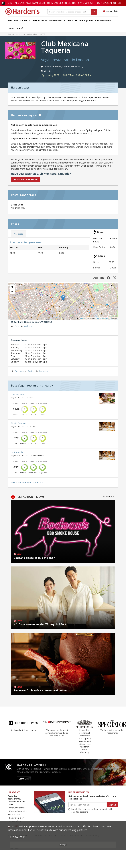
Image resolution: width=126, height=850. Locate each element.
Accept (63, 844)
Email (17, 326)
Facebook (19, 371)
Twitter (31, 371)
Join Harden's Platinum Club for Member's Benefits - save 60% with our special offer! (64, 2)
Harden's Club (39, 20)
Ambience (42, 403)
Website (28, 326)
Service (33, 403)
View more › (109, 496)
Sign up (112, 796)
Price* (15, 403)
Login (108, 11)
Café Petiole (17, 452)
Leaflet (82, 318)
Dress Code (17, 204)
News (11, 28)
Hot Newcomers (103, 20)
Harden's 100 (70, 20)
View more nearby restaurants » (27, 482)
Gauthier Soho (18, 394)
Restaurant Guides (18, 20)
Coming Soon (86, 20)
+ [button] (12, 287)
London (23, 34)
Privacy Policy (17, 836)
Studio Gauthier (18, 423)
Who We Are (55, 20)
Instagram (43, 371)
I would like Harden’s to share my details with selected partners (91, 802)
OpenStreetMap (102, 318)
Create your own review (25, 179)
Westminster (33, 34)
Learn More (24, 770)
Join (116, 11)
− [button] (12, 291)
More (19, 28)
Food (24, 403)
